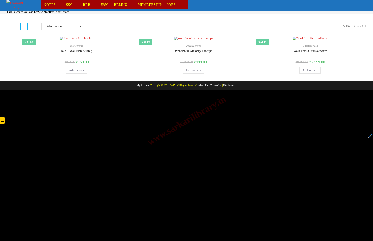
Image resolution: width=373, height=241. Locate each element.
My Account (143, 85)
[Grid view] (24, 26)
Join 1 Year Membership (76, 51)
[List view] (33, 26)
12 (353, 26)
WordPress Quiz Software (310, 51)
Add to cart (76, 70)
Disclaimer (228, 85)
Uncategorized (193, 45)
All (364, 26)
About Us (203, 85)
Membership (76, 45)
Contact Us (215, 85)
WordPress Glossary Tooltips (193, 51)
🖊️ (370, 136)
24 (358, 26)
